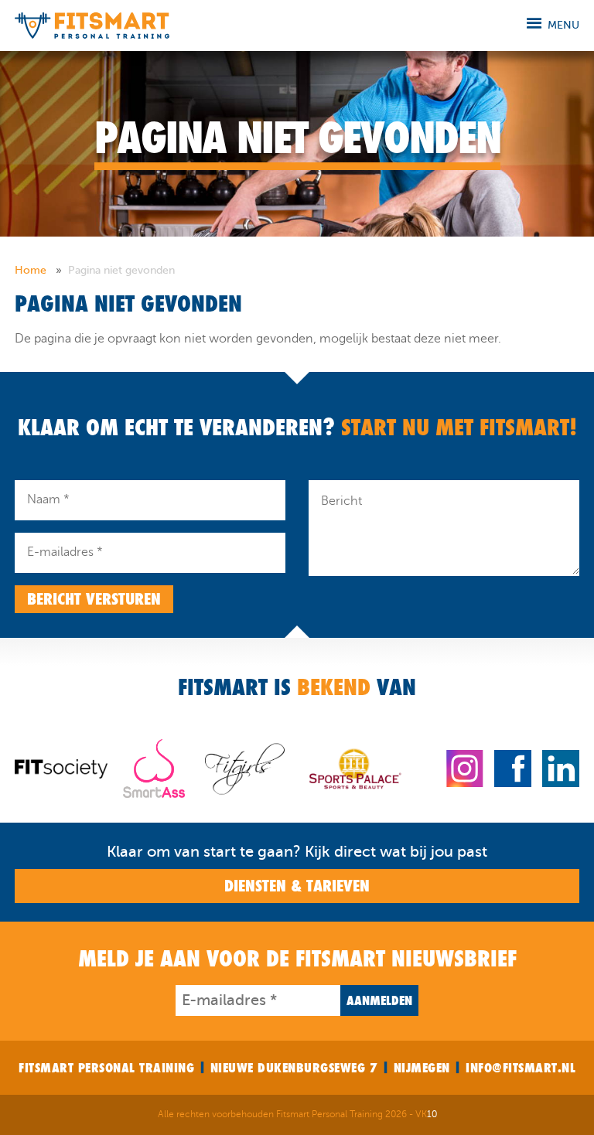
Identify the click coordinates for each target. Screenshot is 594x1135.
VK (426, 1114)
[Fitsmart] (92, 24)
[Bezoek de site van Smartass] (154, 768)
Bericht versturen (94, 599)
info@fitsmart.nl (520, 1067)
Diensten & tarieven (297, 886)
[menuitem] (40, 270)
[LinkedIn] (560, 768)
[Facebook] (512, 768)
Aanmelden (379, 1000)
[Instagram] (464, 768)
